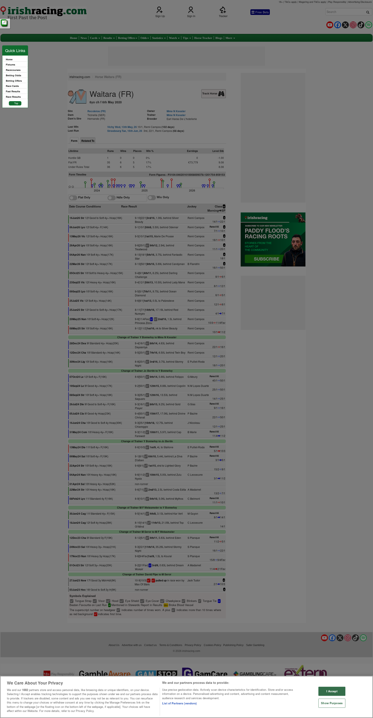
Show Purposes (332, 703)
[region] (186, 697)
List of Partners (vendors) (179, 703)
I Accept (331, 691)
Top (16, 103)
